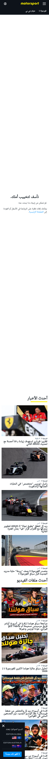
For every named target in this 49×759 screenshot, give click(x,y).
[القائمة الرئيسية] (44, 4)
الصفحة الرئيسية (36, 212)
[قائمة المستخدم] (5, 3)
